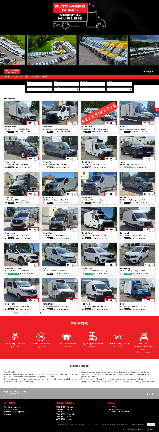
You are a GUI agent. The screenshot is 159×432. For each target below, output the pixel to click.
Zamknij (151, 424)
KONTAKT (45, 76)
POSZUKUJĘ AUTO (17, 76)
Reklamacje (8, 414)
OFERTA (7, 76)
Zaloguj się (149, 71)
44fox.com (152, 429)
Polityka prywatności (12, 407)
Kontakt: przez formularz (118, 412)
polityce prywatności (140, 424)
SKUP (27, 76)
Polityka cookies (10, 409)
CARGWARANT (35, 76)
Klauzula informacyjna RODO (15, 412)
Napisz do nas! (134, 429)
